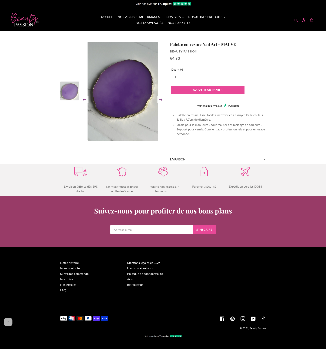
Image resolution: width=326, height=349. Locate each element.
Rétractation (135, 284)
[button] (218, 159)
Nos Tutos (66, 279)
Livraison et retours (140, 268)
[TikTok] (263, 318)
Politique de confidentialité (145, 273)
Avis (130, 279)
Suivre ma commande (74, 273)
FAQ (63, 290)
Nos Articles (68, 284)
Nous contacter (70, 268)
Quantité (177, 69)
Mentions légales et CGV (143, 262)
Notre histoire (69, 262)
